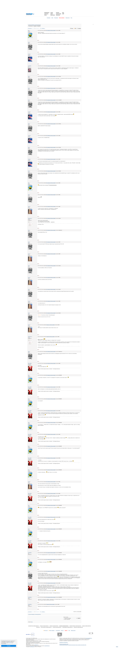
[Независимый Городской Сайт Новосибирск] (30, 14)
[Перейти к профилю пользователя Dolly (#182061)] (30, 37)
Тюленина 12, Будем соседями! (50, 336)
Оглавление (48, 17)
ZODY (63, 13)
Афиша (51, 13)
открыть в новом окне (67, 619)
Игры (63, 12)
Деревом (79, 28)
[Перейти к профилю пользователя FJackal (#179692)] (30, 61)
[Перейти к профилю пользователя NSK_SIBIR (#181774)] (30, 370)
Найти (52, 17)
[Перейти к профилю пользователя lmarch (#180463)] (30, 213)
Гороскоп (57, 12)
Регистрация (56, 17)
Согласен (8, 645)
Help (69, 630)
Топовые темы (68, 17)
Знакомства (46, 13)
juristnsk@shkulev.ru (47, 645)
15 (40, 28)
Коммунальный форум (38, 614)
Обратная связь (73, 630)
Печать (72, 28)
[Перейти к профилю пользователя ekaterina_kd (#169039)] (30, 225)
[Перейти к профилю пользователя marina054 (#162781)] (29, 71)
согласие (9, 642)
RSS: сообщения (52, 630)
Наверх (117, 646)
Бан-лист (62, 630)
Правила (66, 630)
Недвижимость (46, 12)
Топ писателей (58, 630)
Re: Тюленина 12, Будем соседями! (50, 30)
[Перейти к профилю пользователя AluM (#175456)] (30, 49)
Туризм (51, 12)
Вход (71, 17)
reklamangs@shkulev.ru (89, 638)
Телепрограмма (58, 13)
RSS (75, 28)
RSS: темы (46, 630)
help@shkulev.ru (32, 646)
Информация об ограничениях (64, 642)
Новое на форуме (61, 17)
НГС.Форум (29, 614)
